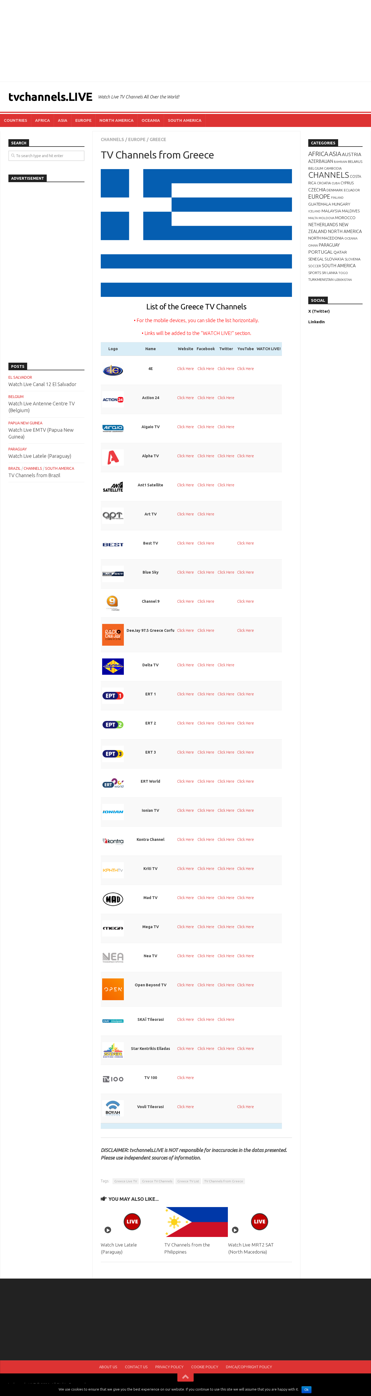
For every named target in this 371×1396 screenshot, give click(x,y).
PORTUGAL (320, 251)
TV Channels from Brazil (34, 475)
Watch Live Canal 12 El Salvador (42, 384)
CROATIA (324, 183)
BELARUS (355, 161)
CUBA (336, 183)
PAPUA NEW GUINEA (25, 423)
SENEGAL (316, 259)
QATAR (340, 252)
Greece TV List (188, 1181)
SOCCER (314, 266)
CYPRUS (347, 183)
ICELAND (314, 211)
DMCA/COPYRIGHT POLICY (249, 1367)
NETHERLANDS (323, 224)
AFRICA (42, 120)
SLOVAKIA (334, 258)
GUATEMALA (319, 204)
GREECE (158, 139)
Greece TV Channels (157, 1181)
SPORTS (314, 273)
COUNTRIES (15, 120)
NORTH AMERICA (116, 120)
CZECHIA (317, 189)
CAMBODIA (333, 168)
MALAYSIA (331, 210)
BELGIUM (16, 396)
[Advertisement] (185, 41)
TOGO (343, 273)
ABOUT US (108, 1367)
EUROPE (83, 120)
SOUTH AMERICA (185, 120)
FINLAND (337, 197)
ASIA (62, 120)
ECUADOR (352, 190)
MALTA (313, 218)
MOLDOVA (326, 218)
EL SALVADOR (20, 377)
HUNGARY (341, 204)
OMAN (313, 245)
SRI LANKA (330, 273)
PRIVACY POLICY (169, 1367)
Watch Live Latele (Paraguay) (39, 456)
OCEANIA (151, 120)
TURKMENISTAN (321, 279)
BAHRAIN (340, 161)
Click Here (185, 368)
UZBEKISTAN (343, 279)
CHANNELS (112, 139)
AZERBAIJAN (320, 161)
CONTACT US (136, 1367)
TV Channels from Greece (223, 1181)
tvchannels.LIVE (50, 96)
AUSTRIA (351, 154)
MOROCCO (345, 217)
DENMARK (334, 190)
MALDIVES (351, 211)
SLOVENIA (352, 259)
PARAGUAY (17, 449)
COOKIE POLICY (204, 1367)
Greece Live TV (125, 1181)
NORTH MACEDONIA (326, 238)
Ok (306, 1390)
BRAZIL (14, 468)
